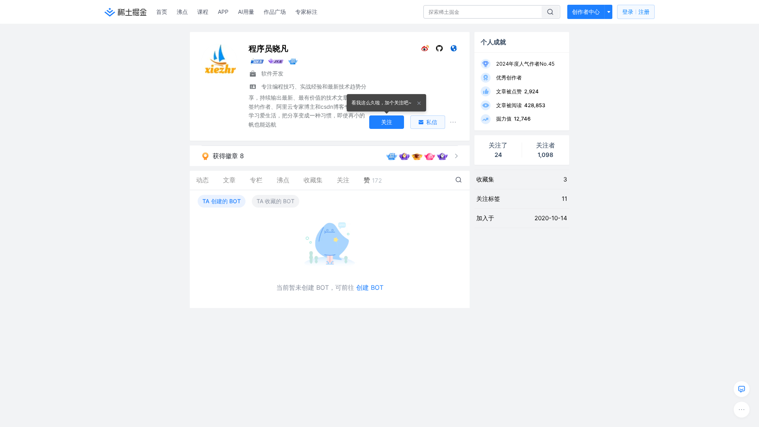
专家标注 (306, 11)
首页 (161, 11)
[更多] (742, 410)
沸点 (182, 11)
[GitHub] (439, 50)
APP (223, 11)
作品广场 (275, 11)
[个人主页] (453, 50)
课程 (202, 11)
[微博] (425, 50)
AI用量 (246, 11)
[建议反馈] (742, 389)
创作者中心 (586, 11)
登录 (635, 11)
